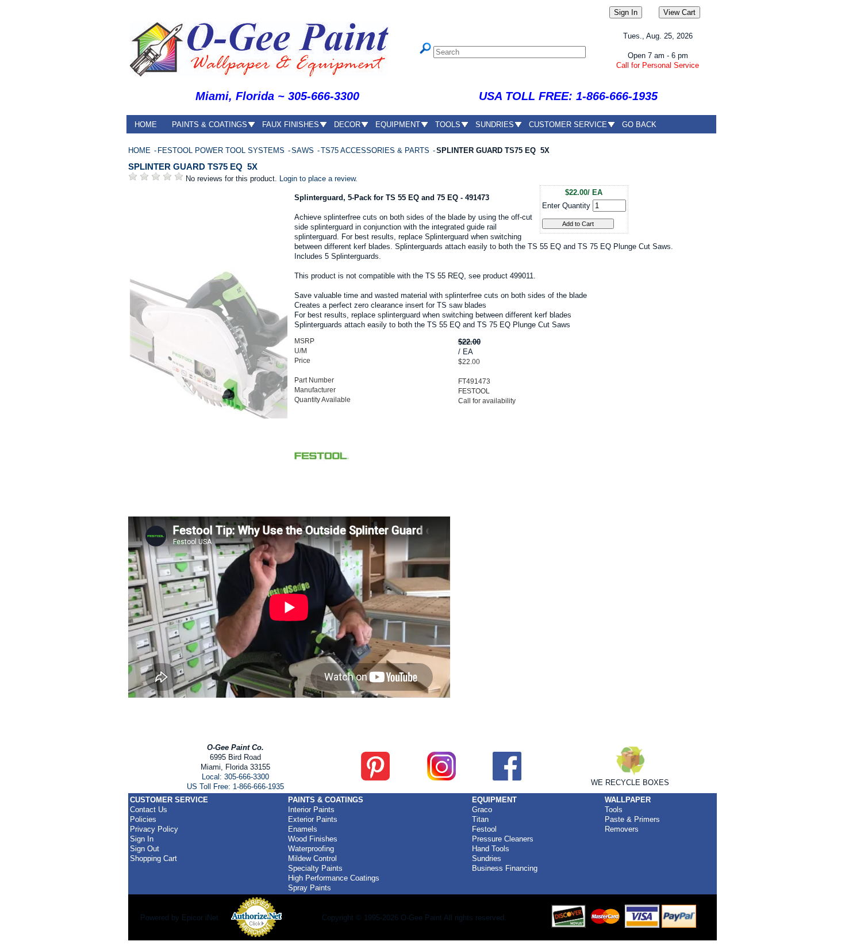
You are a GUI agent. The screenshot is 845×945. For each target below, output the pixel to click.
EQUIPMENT (397, 124)
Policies (143, 819)
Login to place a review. (318, 178)
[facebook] (507, 778)
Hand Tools (490, 848)
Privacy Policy (154, 829)
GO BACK (639, 124)
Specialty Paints (315, 868)
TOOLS (447, 124)
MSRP (304, 341)
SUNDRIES (494, 124)
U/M (300, 351)
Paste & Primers (632, 819)
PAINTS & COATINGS (209, 124)
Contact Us (148, 809)
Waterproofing (311, 848)
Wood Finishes (312, 839)
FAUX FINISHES (290, 124)
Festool (484, 829)
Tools (614, 809)
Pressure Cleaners (502, 839)
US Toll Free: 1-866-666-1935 (235, 786)
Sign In (141, 839)
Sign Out (144, 848)
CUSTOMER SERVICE (568, 124)
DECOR (347, 124)
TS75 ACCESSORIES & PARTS (376, 150)
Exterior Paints (312, 819)
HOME (146, 124)
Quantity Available (322, 400)
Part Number (314, 380)
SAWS (303, 150)
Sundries (486, 858)
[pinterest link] (375, 778)
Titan (480, 819)
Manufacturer (315, 390)
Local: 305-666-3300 (235, 776)
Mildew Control (312, 858)
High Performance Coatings (333, 878)
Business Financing (504, 868)
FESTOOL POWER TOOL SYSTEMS (222, 150)
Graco (482, 809)
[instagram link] (441, 778)
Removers (622, 829)
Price (302, 361)
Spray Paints (309, 887)
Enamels (302, 829)
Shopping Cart (153, 858)
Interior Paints (311, 809)
